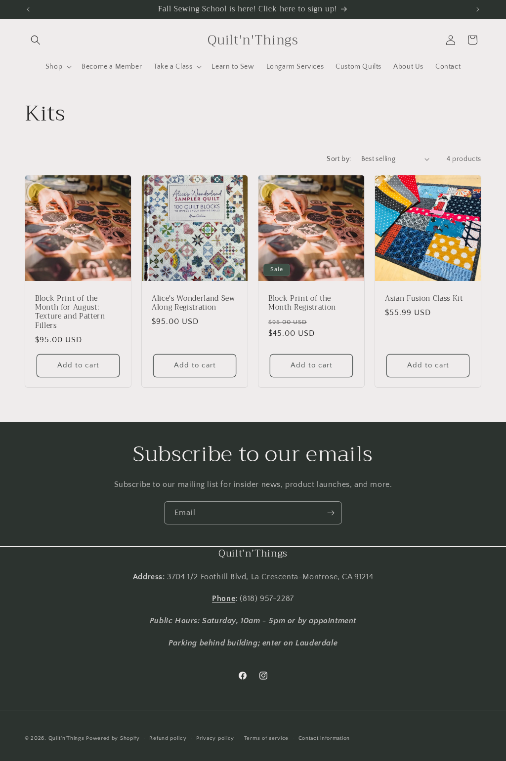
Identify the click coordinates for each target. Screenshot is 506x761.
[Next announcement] (478, 9)
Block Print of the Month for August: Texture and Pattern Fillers (70, 312)
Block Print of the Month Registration (302, 303)
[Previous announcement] (28, 9)
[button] (35, 40)
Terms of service (266, 738)
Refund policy (167, 738)
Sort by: (339, 159)
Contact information (324, 738)
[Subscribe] (330, 512)
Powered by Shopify (113, 738)
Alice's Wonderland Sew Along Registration (193, 303)
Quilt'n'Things (66, 738)
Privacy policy (215, 738)
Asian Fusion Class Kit (424, 298)
